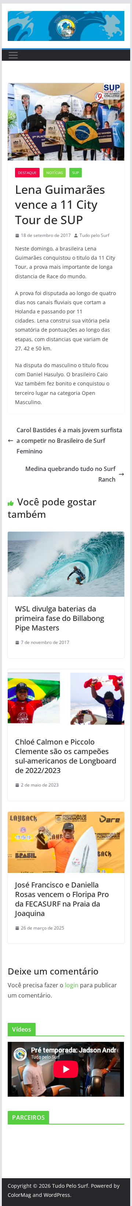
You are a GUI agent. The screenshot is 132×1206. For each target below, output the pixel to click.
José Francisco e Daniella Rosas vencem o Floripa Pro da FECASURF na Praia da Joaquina (62, 899)
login (71, 985)
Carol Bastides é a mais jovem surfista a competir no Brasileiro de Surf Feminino (69, 440)
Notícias (54, 172)
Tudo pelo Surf (94, 235)
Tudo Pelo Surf (70, 1185)
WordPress (57, 1194)
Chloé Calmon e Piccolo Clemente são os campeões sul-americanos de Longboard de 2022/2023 (65, 756)
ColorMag (19, 1194)
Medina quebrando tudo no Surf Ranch (70, 474)
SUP (75, 172)
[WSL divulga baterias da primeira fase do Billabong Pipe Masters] (66, 537)
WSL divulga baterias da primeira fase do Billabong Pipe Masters (59, 618)
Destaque (27, 172)
